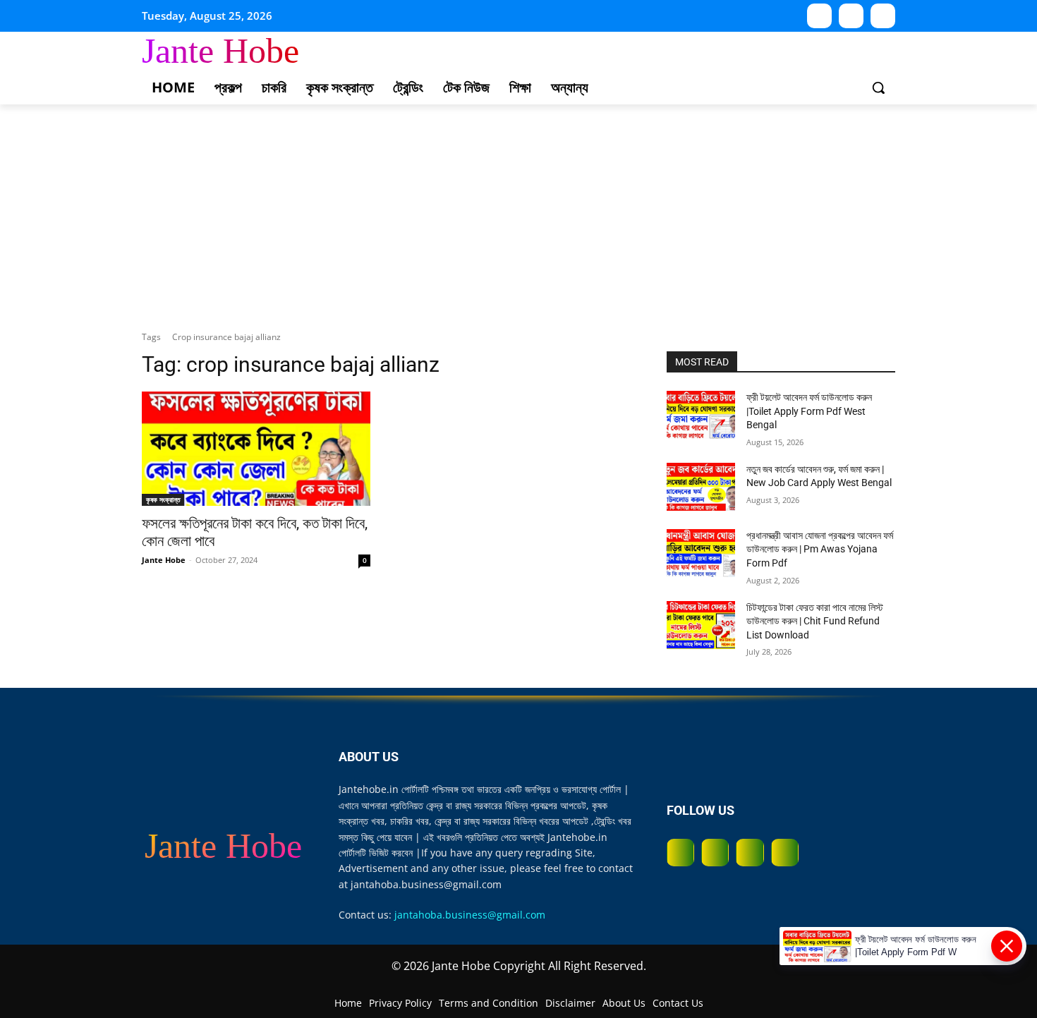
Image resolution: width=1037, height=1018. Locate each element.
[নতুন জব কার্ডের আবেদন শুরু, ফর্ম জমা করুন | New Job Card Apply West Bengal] (701, 487)
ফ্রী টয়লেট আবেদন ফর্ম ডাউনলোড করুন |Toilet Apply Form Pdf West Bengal (809, 411)
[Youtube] (819, 16)
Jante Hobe (164, 560)
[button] (878, 87)
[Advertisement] (518, 210)
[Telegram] (883, 16)
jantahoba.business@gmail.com (469, 914)
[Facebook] (680, 852)
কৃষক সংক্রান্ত (163, 499)
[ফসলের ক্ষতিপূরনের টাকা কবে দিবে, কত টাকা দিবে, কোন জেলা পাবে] (256, 449)
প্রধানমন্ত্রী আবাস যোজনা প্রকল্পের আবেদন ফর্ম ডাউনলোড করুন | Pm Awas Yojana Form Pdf (819, 549)
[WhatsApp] (851, 16)
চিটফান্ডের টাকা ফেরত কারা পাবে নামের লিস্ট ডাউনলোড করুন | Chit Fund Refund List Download (814, 621)
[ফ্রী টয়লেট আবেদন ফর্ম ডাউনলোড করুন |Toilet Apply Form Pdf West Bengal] (701, 415)
